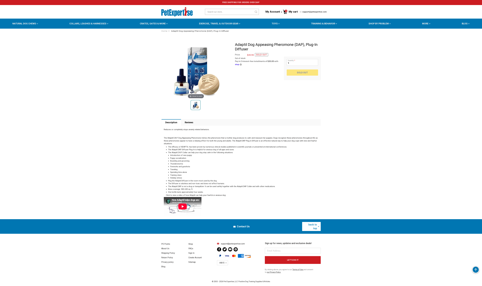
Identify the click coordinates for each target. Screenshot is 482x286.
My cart (292, 11)
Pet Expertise (229, 281)
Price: (237, 54)
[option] (198, 70)
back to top (312, 226)
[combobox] (223, 12)
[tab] (171, 122)
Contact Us (243, 226)
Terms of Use (297, 270)
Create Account (195, 257)
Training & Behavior (323, 23)
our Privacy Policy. (274, 272)
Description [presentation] (171, 122)
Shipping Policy (168, 253)
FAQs (190, 248)
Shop (190, 244)
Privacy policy (167, 262)
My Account (272, 11)
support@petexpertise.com (314, 12)
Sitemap (192, 262)
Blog (465, 23)
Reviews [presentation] (189, 122)
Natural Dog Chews (24, 23)
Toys (275, 23)
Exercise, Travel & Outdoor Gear (218, 23)
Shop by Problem (379, 23)
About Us (165, 248)
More (425, 23)
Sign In (191, 253)
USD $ (221, 263)
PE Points (165, 244)
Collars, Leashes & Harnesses (87, 23)
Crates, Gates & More (153, 23)
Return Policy (167, 257)
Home (164, 31)
